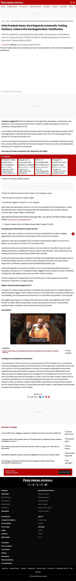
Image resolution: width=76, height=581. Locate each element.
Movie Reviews (43, 501)
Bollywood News (43, 494)
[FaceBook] (40, 397)
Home (3, 6)
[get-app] (74, 2)
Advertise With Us (63, 568)
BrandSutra (5, 517)
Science (4, 534)
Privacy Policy (41, 568)
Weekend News (7, 560)
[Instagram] (46, 397)
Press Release (6, 563)
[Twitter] (43, 397)
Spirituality (5, 537)
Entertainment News (46, 490)
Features (63, 6)
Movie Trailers (42, 504)
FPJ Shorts (23, 6)
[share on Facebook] (29, 485)
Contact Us (51, 568)
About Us (5, 568)
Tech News (5, 549)
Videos (4, 553)
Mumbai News (12, 6)
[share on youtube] (45, 485)
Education (5, 511)
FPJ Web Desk (5, 45)
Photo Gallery (6, 546)
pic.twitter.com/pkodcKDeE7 (20, 220)
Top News (5, 543)
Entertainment (35, 6)
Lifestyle (41, 527)
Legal (3, 530)
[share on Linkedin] (37, 485)
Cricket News (42, 520)
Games (54, 6)
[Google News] (32, 397)
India (70, 6)
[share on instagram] (41, 485)
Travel (40, 534)
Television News (43, 511)
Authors (38, 572)
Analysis (4, 490)
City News (5, 494)
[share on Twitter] (33, 485)
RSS (71, 568)
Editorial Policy (14, 568)
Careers (23, 568)
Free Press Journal (12, 2)
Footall (40, 523)
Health (40, 530)
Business (47, 6)
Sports (40, 517)
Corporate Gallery (8, 520)
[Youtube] (49, 397)
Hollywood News (43, 497)
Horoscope (5, 527)
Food (39, 537)
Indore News (5, 501)
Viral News (5, 556)
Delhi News (5, 508)
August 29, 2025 (47, 224)
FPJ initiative (6, 523)
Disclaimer (31, 568)
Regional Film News (44, 508)
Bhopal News (5, 504)
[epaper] (71, 2)
